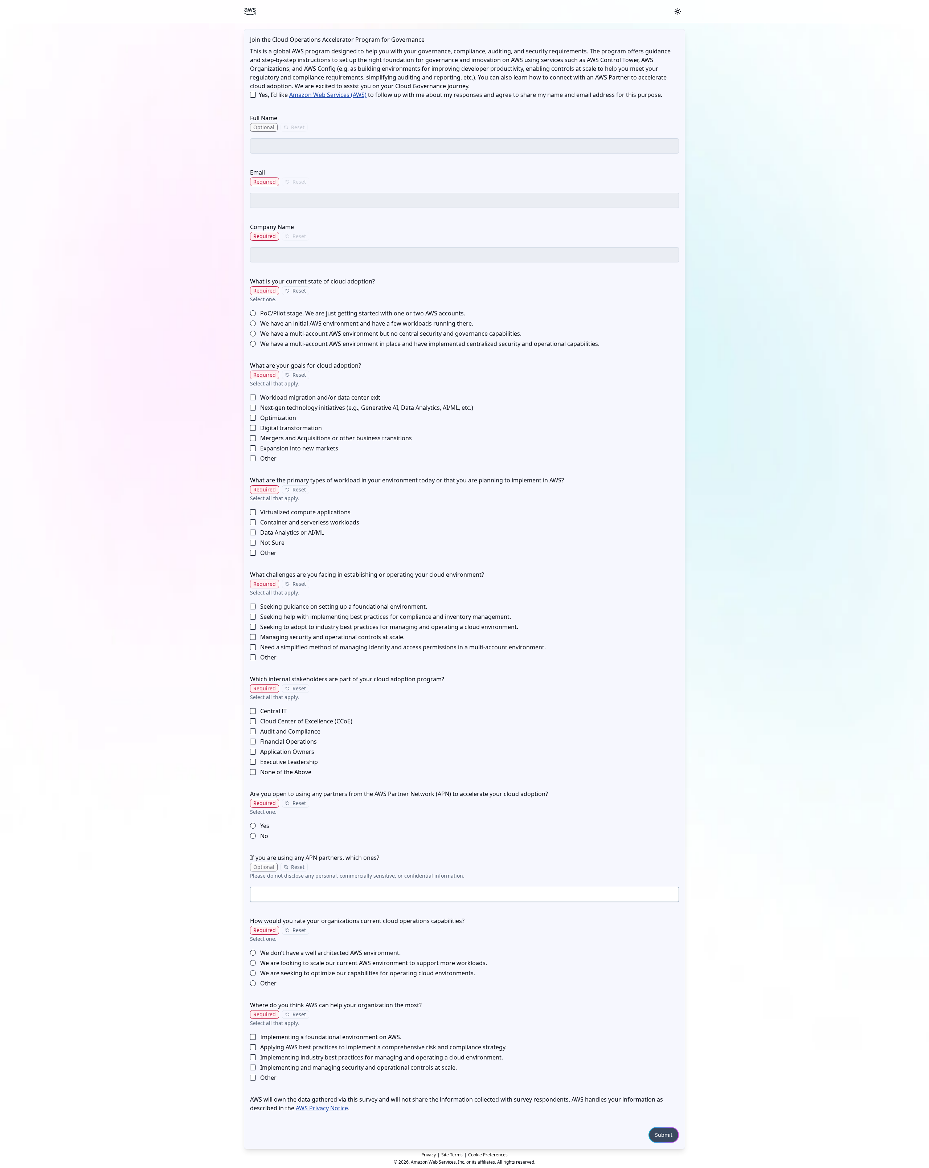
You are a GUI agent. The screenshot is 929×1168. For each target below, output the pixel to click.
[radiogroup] (464, 328)
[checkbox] (253, 95)
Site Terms (452, 1155)
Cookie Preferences (488, 1155)
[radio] (253, 313)
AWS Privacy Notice (322, 1108)
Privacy (428, 1155)
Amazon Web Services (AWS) (328, 95)
